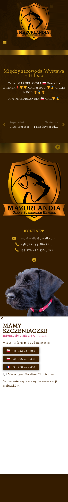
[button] (4, 42)
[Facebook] (34, 259)
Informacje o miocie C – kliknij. (26, 335)
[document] (34, 395)
